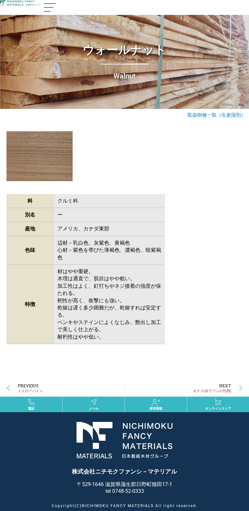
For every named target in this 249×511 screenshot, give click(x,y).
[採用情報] (156, 402)
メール (94, 408)
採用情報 (155, 408)
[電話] (31, 402)
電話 (31, 408)
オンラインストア (218, 408)
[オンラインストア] (218, 402)
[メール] (93, 402)
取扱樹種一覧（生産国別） (216, 115)
